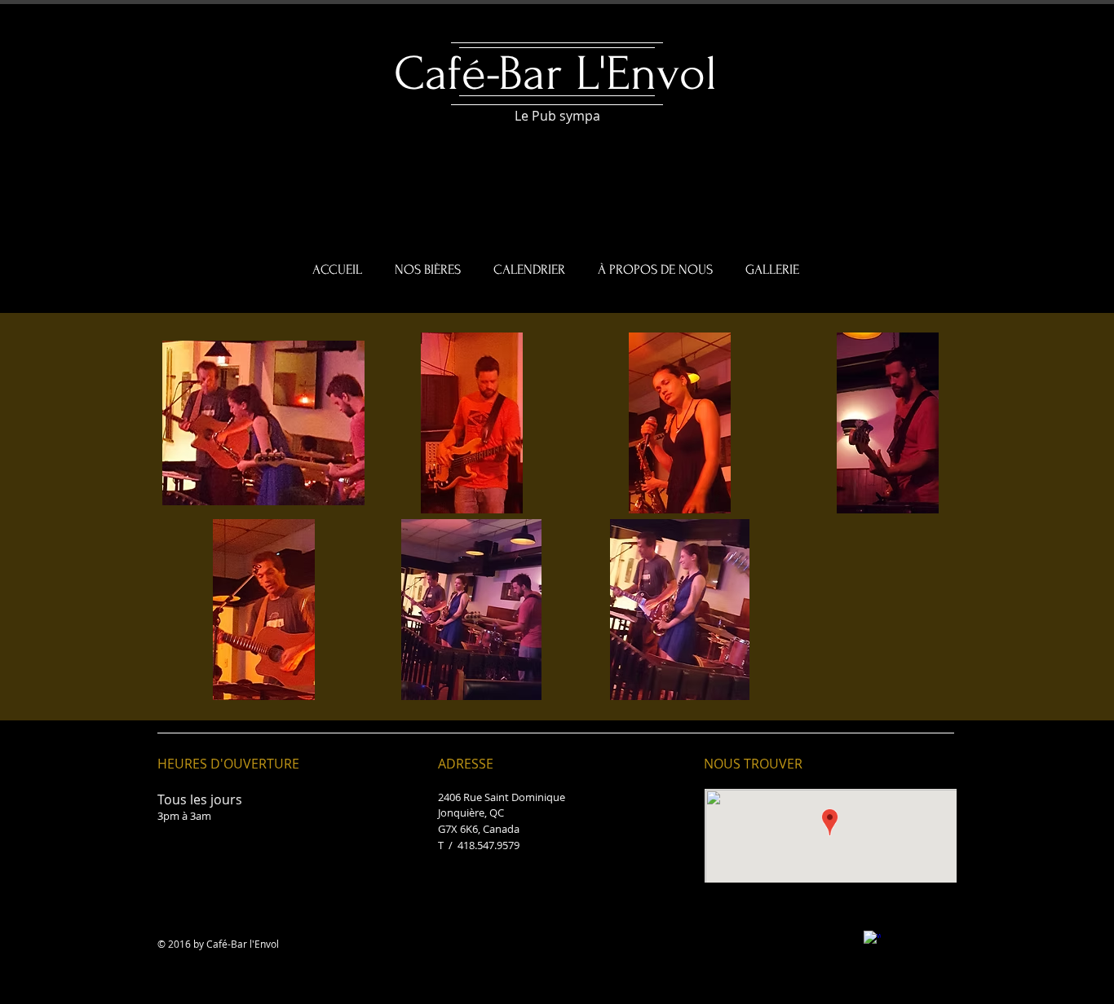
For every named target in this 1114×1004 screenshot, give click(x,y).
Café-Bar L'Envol (555, 73)
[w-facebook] (872, 939)
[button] (263, 422)
